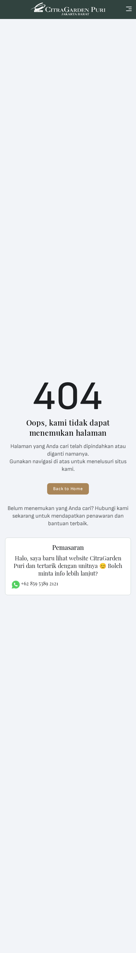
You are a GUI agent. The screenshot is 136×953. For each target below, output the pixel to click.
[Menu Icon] (129, 9)
